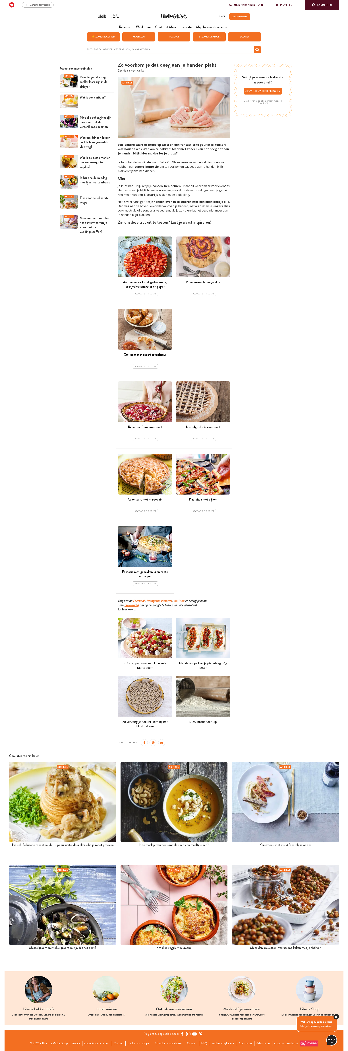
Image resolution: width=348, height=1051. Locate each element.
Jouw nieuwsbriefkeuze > (263, 91)
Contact (192, 1043)
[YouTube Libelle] (194, 1034)
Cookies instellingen (138, 1043)
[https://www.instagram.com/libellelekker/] (188, 1034)
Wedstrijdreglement (223, 1043)
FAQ (204, 1043)
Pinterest (166, 601)
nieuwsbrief (132, 605)
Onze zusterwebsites (286, 1043)
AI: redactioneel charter (169, 1043)
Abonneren (245, 1043)
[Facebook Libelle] (182, 1034)
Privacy (76, 1043)
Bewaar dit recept (145, 294)
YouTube (179, 601)
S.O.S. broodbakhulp (203, 722)
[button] (322, 5)
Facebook (139, 601)
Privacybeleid (263, 103)
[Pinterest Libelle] (200, 1034)
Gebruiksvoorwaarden (96, 1043)
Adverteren (263, 1043)
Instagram (153, 601)
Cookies (118, 1043)
